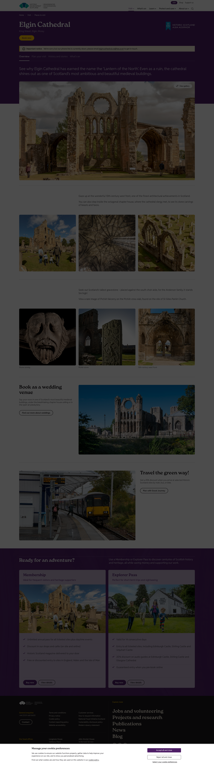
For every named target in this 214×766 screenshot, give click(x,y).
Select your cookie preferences (164, 762)
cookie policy (93, 760)
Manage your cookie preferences (51, 749)
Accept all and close (164, 750)
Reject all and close (164, 757)
